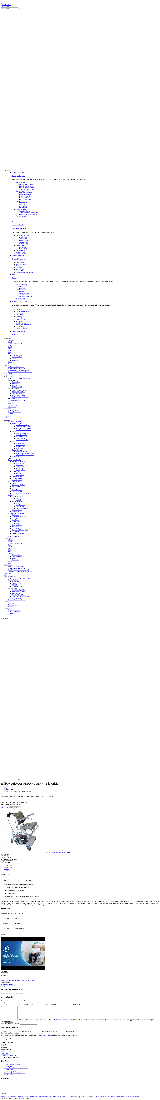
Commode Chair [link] (24, 204)
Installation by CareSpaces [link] (19, 301)
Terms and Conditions (62, 1020)
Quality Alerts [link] (8, 1074)
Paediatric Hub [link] (16, 383)
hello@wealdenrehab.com (8, 1055)
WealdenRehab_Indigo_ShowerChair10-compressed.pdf (17, 980)
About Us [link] (7, 601)
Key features (8, 865)
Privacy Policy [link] (5, 1096)
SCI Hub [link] (14, 385)
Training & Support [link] (10, 576)
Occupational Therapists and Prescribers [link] (20, 372)
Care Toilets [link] (19, 314)
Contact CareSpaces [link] (21, 328)
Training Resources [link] (13, 588)
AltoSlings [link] (11, 340)
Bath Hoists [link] (19, 309)
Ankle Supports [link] (23, 295)
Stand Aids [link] (22, 247)
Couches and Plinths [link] (22, 250)
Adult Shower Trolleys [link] (26, 184)
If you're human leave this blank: (10, 1023)
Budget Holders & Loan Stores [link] (17, 368)
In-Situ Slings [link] (23, 237)
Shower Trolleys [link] (20, 182)
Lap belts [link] (22, 291)
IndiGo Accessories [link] (25, 194)
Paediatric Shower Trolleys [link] (27, 187)
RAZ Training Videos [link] (18, 392)
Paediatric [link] (22, 288)
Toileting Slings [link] (23, 242)
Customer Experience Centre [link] (16, 400)
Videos (6, 869)
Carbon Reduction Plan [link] (31, 1096)
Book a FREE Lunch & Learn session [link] (19, 378)
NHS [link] (13, 217)
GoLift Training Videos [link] (19, 390)
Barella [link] (10, 342)
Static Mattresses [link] (20, 269)
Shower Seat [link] (23, 207)
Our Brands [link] (7, 538)
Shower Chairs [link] (20, 191)
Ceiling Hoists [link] (20, 316)
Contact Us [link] (7, 408)
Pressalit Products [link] (21, 323)
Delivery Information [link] (45, 1096)
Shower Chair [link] (23, 206)
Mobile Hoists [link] (20, 245)
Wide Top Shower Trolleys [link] (27, 189)
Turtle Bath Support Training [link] (20, 397)
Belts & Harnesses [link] (21, 290)
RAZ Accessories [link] (24, 197)
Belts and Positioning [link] (25, 192)
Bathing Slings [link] (23, 240)
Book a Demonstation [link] (18, 331)
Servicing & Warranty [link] (14, 398)
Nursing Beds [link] (20, 266)
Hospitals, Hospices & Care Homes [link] (14, 1073)
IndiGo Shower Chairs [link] (25, 196)
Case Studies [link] (8, 373)
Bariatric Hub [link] (16, 382)
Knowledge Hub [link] (13, 580)
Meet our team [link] (12, 405)
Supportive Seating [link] (21, 285)
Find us (3, 1051)
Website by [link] (23, 1098)
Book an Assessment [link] (14, 410)
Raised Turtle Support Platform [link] (28, 214)
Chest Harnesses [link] (24, 293)
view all (20, 989)
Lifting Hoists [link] (23, 249)
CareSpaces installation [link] (15, 343)
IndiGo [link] (10, 348)
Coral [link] (9, 345)
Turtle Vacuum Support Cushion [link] (28, 212)
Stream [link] (18, 201)
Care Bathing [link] (19, 313)
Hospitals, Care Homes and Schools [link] (18, 370)
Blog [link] (5, 375)
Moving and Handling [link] (18, 225)
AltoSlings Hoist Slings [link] (22, 235)
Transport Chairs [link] (20, 298)
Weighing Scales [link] (20, 252)
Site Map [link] (98, 1096)
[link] (6, 788)
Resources (7, 870)
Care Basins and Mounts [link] (23, 311)
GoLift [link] (21, 318)
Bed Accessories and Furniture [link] (24, 272)
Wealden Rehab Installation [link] (12, 1064)
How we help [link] (8, 1066)
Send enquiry (8, 1021)
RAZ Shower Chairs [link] (25, 199)
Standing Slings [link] (23, 244)
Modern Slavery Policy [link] (59, 1096)
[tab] (23, 852)
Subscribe (74, 1035)
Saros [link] (9, 352)
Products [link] (7, 420)
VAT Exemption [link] (71, 1096)
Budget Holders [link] (9, 1069)
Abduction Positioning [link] (25, 296)
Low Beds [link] (19, 267)
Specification (5, 807)
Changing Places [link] (20, 319)
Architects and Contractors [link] (16, 367)
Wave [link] (9, 363)
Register (3, 6)
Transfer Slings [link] (23, 239)
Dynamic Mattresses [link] (21, 271)
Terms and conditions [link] (16, 1096)
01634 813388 (6, 5)
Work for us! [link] (12, 407)
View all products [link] (21, 216)
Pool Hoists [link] (19, 321)
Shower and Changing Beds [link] (24, 324)
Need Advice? (5, 618)
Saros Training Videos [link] (18, 393)
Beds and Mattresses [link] (18, 255)
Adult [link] (21, 286)
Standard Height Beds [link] (22, 264)
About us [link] (11, 403)
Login (7, 6)
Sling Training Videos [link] (18, 395)
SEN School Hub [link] (17, 387)
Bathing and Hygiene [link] (18, 172)
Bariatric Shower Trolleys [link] (26, 186)
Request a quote (13, 807)
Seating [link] (14, 274)
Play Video (4, 971)
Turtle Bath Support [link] (25, 211)
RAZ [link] (9, 350)
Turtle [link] (10, 362)
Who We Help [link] (8, 565)
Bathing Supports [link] (21, 209)
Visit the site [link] (19, 326)
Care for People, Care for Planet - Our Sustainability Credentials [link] (120, 1096)
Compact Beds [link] (20, 262)
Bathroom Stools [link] (24, 202)
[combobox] (9, 8)
